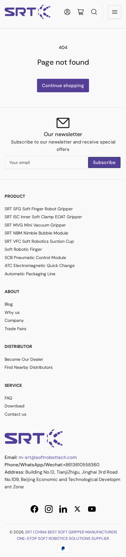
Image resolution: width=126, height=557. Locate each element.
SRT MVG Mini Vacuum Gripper (35, 225)
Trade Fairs (15, 328)
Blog (9, 304)
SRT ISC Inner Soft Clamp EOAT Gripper (43, 216)
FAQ (8, 398)
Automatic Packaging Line (30, 274)
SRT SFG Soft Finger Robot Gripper (39, 209)
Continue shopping (63, 85)
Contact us (15, 414)
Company (14, 320)
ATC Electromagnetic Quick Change (40, 265)
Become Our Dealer (24, 359)
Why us (12, 312)
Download (14, 406)
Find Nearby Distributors (29, 367)
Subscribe (104, 162)
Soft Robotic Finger (23, 249)
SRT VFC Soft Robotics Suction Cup (39, 241)
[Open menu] (114, 12)
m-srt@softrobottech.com (48, 457)
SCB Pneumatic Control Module (35, 257)
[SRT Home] (34, 438)
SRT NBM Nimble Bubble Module (36, 233)
